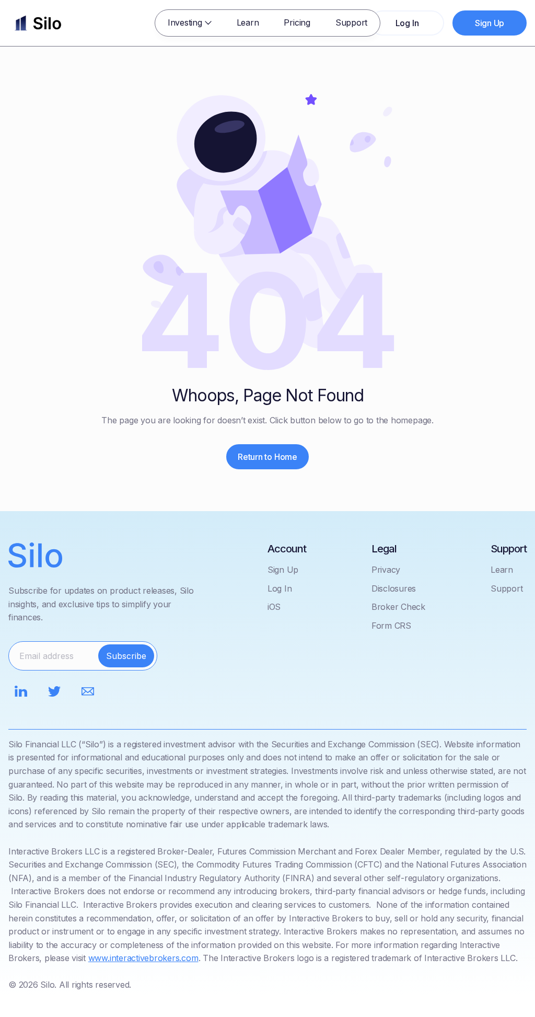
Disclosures (393, 588)
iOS (274, 607)
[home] (37, 23)
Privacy (385, 569)
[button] (189, 23)
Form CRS (391, 625)
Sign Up (283, 569)
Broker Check (398, 607)
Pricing (297, 22)
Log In (280, 588)
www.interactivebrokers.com (143, 958)
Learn (248, 22)
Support (351, 22)
